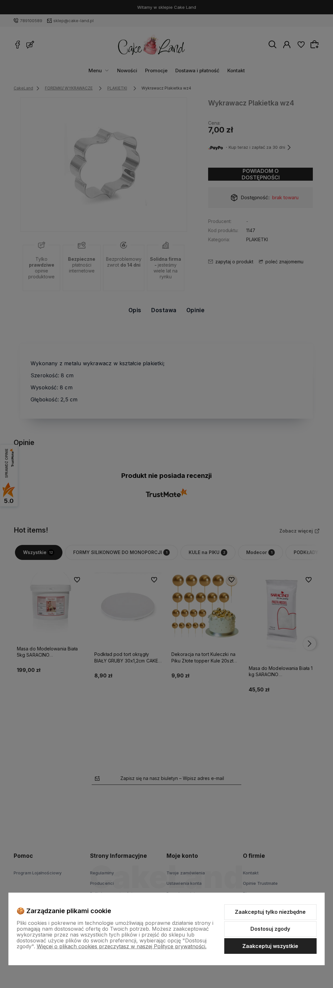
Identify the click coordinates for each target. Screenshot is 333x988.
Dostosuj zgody (270, 928)
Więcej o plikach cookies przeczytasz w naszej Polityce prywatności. (121, 946)
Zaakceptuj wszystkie (270, 946)
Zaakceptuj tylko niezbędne (270, 912)
